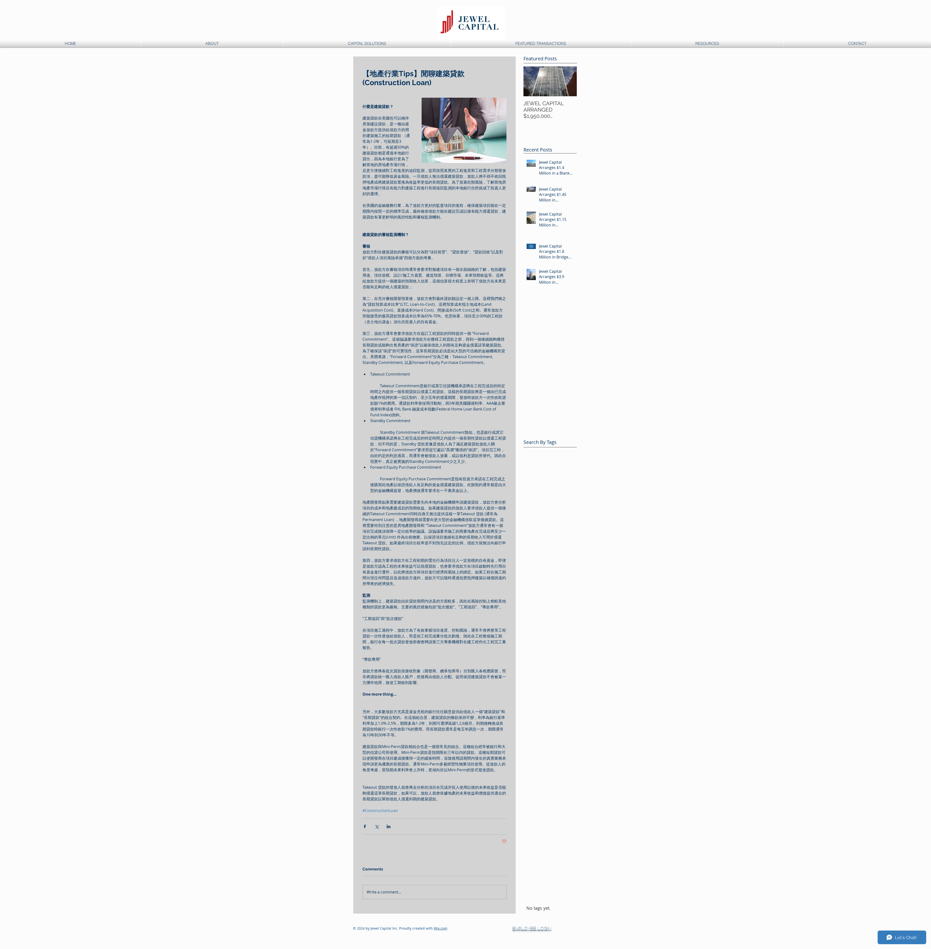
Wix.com (440, 928)
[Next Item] (569, 81)
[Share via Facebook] (364, 826)
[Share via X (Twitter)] (376, 826)
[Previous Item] (531, 81)
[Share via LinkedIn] (388, 826)
